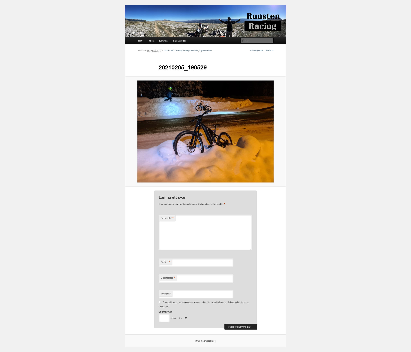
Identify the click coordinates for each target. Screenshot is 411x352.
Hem (140, 40)
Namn (166, 261)
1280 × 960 (169, 50)
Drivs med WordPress (205, 340)
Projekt (151, 40)
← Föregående (256, 50)
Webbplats (166, 293)
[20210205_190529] (205, 131)
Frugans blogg (179, 40)
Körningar (163, 40)
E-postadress (168, 277)
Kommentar (167, 218)
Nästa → (270, 50)
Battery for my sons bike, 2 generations (194, 50)
